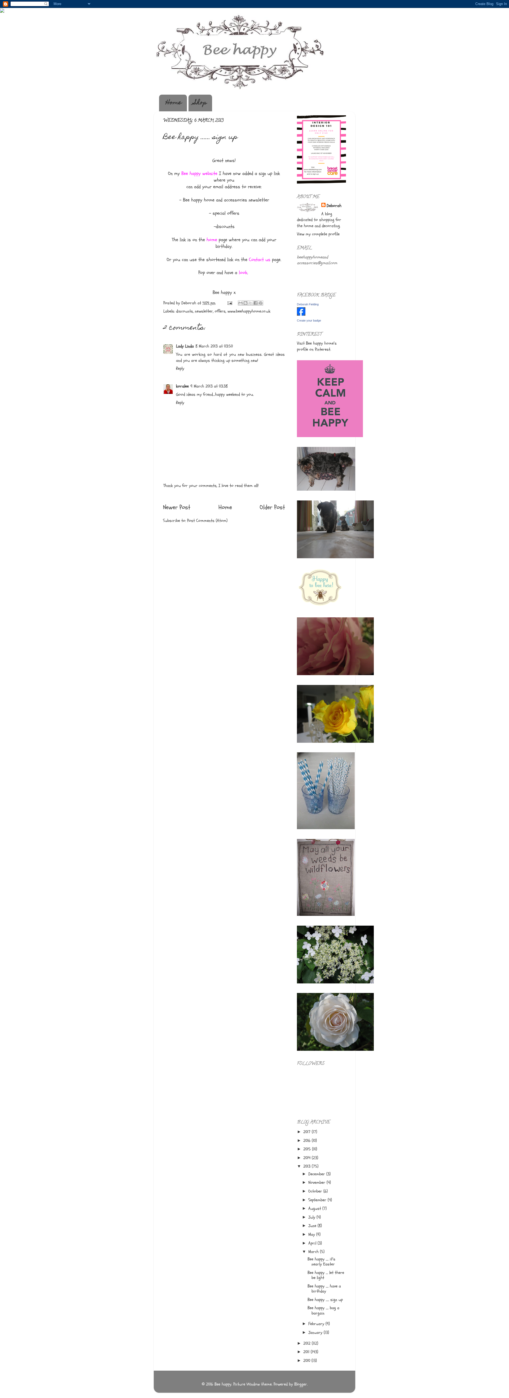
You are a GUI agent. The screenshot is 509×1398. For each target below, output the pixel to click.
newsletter (204, 311)
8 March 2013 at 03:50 (214, 346)
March (314, 1252)
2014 (307, 1158)
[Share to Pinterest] (260, 303)
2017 (307, 1132)
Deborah (334, 206)
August (315, 1208)
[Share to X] (250, 303)
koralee (182, 386)
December (317, 1174)
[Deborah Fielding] (301, 314)
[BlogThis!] (245, 303)
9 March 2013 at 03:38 (209, 386)
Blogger (300, 1384)
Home (174, 103)
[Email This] (240, 303)
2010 (307, 1361)
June (313, 1226)
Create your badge (309, 320)
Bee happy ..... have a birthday (324, 1288)
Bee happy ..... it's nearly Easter (321, 1261)
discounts (184, 311)
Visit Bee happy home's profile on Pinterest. (317, 346)
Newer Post (176, 507)
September (318, 1200)
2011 (307, 1352)
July (312, 1217)
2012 (307, 1343)
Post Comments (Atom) (207, 521)
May (312, 1234)
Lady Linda (185, 346)
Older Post (272, 507)
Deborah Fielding (308, 304)
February (317, 1324)
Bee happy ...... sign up (325, 1300)
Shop (200, 103)
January (316, 1332)
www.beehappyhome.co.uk (248, 311)
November (317, 1182)
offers (220, 311)
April (313, 1243)
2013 (307, 1166)
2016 (307, 1141)
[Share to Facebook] (255, 303)
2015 (307, 1149)
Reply (180, 368)
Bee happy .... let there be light (326, 1275)
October (315, 1191)
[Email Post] (229, 303)
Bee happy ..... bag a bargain (323, 1310)
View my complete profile (318, 234)
